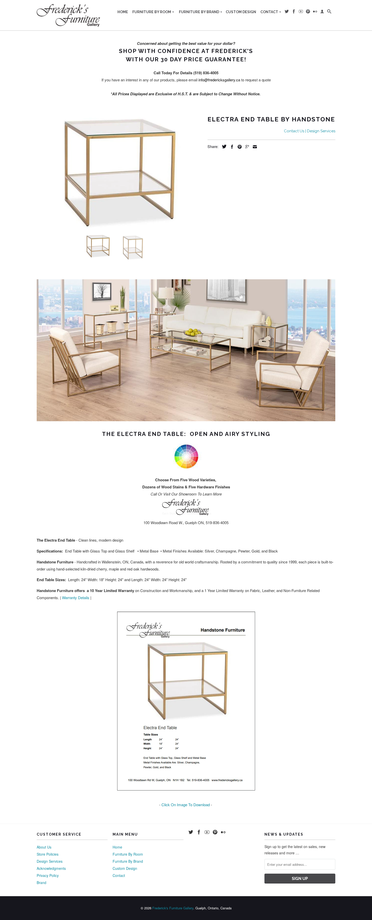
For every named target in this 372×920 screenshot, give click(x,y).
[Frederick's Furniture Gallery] (68, 15)
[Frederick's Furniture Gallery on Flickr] (315, 12)
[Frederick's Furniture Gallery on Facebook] (294, 12)
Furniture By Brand (200, 12)
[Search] (329, 12)
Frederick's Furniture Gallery (172, 908)
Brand (41, 882)
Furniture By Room (153, 12)
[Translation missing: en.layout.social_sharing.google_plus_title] (246, 147)
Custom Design (241, 12)
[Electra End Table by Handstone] (119, 171)
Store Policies (47, 854)
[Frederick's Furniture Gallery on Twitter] (287, 12)
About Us (44, 847)
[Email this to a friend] (253, 147)
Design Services (50, 861)
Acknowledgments (51, 868)
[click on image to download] (186, 701)
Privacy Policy (48, 875)
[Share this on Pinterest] (238, 147)
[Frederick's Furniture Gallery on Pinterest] (308, 12)
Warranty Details (75, 597)
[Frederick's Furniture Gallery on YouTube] (301, 12)
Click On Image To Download (185, 804)
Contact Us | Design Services (309, 131)
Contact (270, 12)
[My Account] (322, 12)
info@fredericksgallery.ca (219, 79)
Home (122, 12)
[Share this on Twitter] (222, 146)
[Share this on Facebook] (231, 147)
